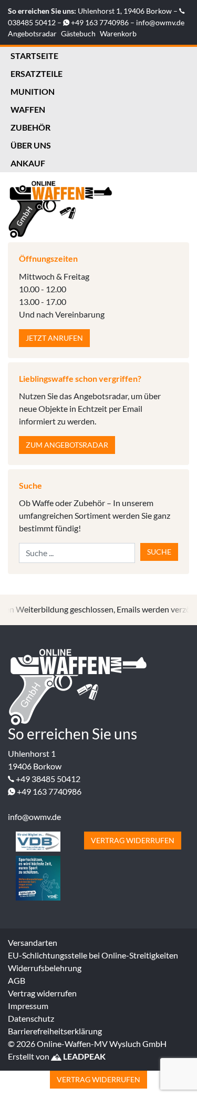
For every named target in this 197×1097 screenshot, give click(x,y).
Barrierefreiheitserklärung (55, 1031)
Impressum (28, 1006)
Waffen (28, 109)
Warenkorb (118, 33)
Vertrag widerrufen (132, 840)
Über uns (31, 145)
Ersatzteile (37, 73)
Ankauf (28, 163)
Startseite (34, 56)
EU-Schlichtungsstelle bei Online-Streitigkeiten (93, 955)
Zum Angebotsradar (67, 444)
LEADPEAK (83, 1056)
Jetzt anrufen (54, 337)
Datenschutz (31, 1018)
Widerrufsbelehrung (44, 968)
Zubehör (30, 127)
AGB (16, 980)
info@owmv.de (160, 22)
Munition (33, 91)
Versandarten (32, 942)
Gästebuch (78, 33)
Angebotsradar (32, 33)
